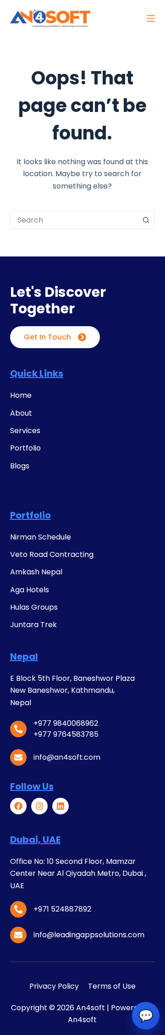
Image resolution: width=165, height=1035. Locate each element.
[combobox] (74, 220)
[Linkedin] (60, 806)
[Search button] (145, 219)
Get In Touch (47, 337)
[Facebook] (18, 806)
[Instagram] (39, 806)
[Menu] (151, 18)
